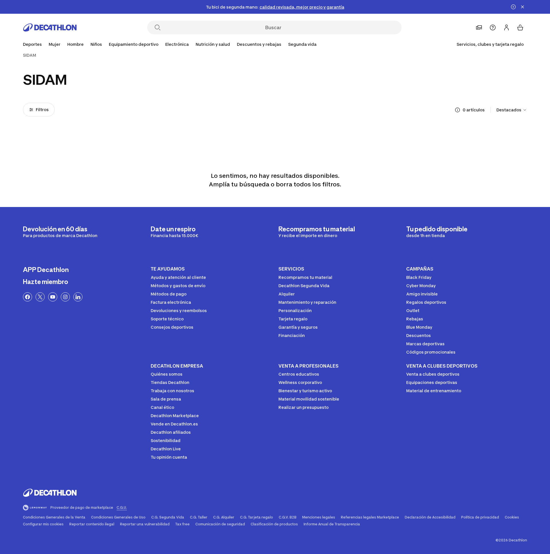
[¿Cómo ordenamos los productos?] (457, 110)
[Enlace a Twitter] (40, 296)
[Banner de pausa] (513, 6)
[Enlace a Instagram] (65, 296)
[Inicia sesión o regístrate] (506, 27)
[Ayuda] (493, 27)
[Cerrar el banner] (522, 6)
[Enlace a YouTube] (52, 296)
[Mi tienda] (479, 27)
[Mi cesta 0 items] (520, 27)
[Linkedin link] (77, 296)
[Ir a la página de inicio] (50, 27)
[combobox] (511, 110)
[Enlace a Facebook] (27, 296)
